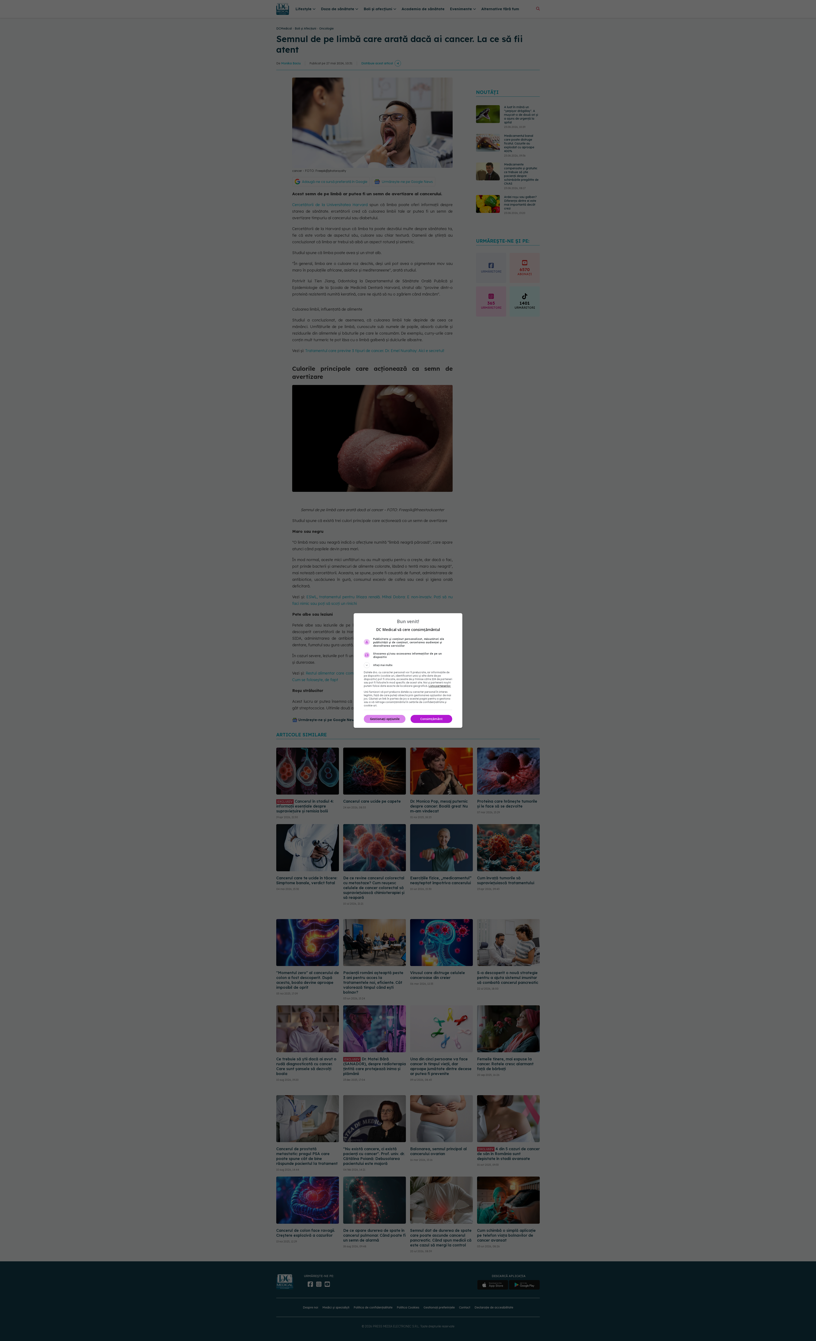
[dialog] (408, 670)
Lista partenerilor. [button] (440, 685)
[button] (408, 665)
